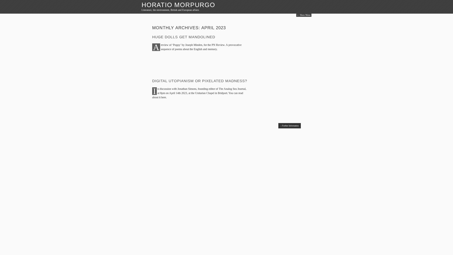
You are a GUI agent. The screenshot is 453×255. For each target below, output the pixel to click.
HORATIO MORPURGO (178, 4)
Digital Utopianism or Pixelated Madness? (199, 81)
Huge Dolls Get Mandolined (183, 37)
